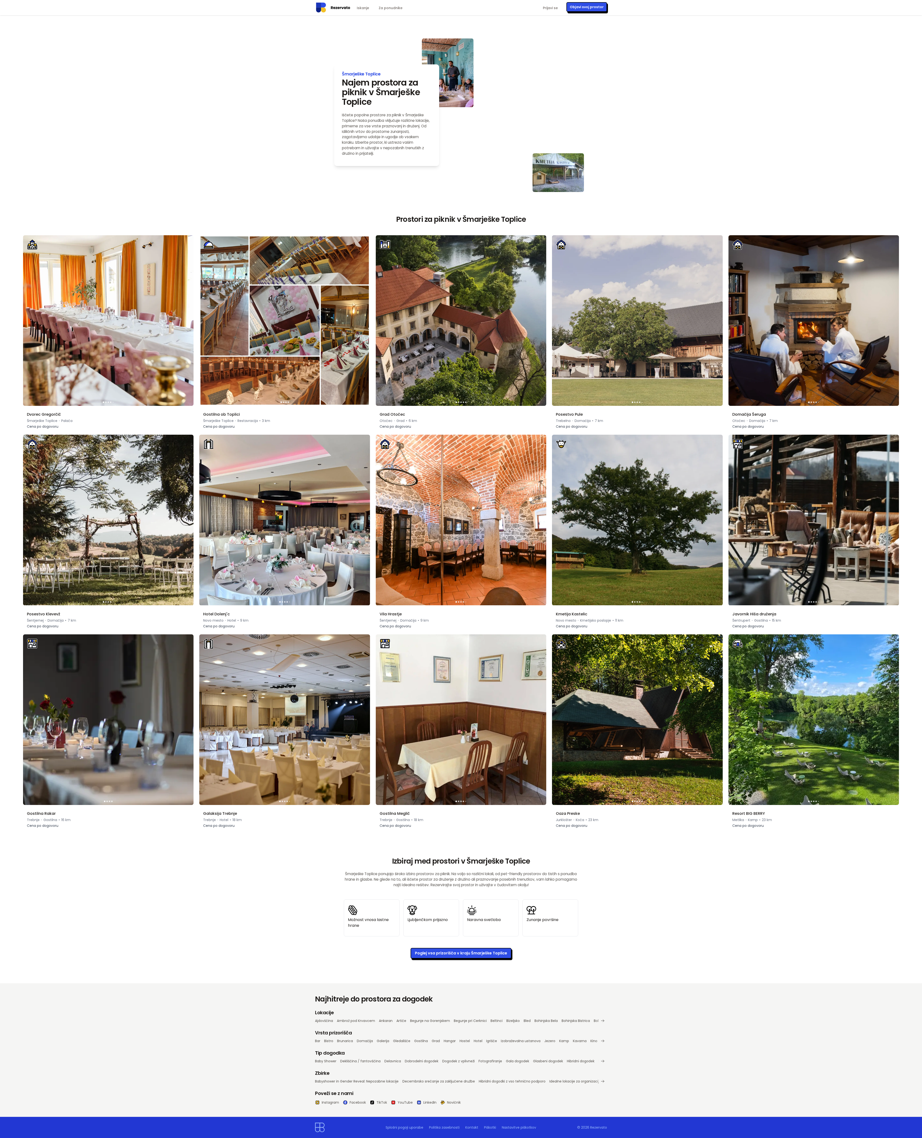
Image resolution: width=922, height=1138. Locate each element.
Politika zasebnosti (444, 1127)
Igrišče (491, 1041)
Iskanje (363, 8)
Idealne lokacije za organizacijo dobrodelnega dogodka (595, 1081)
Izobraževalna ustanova (520, 1041)
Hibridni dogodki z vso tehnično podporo (512, 1081)
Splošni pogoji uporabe (404, 1127)
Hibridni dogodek (580, 1061)
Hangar (450, 1041)
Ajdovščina (324, 1020)
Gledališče (401, 1041)
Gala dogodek (517, 1061)
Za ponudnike (390, 8)
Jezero (549, 1041)
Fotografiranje (490, 1061)
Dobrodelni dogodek (421, 1061)
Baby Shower (325, 1061)
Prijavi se (550, 8)
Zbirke (322, 1073)
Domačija (365, 1041)
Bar (317, 1041)
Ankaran (386, 1020)
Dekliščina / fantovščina (360, 1061)
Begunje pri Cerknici (470, 1020)
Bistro (328, 1041)
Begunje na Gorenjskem (430, 1020)
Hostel (465, 1041)
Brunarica (345, 1041)
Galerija (383, 1041)
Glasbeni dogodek (548, 1061)
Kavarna (580, 1041)
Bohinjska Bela (546, 1020)
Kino (593, 1041)
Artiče (401, 1020)
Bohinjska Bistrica (576, 1020)
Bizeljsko (513, 1020)
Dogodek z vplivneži (458, 1061)
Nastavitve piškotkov (519, 1127)
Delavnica (392, 1061)
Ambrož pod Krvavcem (356, 1020)
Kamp (564, 1041)
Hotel (478, 1041)
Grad (436, 1041)
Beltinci (497, 1020)
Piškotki (490, 1127)
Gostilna (421, 1041)
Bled (527, 1020)
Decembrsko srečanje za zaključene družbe (438, 1081)
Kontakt (471, 1127)
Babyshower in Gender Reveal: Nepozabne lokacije (357, 1081)
